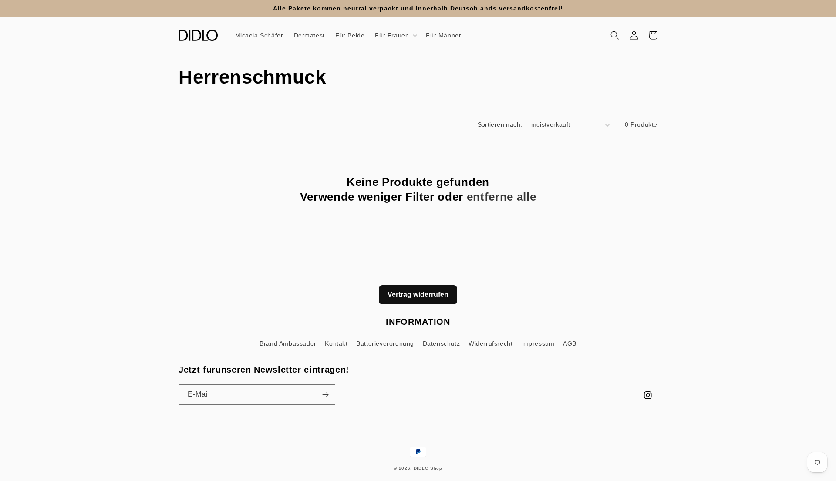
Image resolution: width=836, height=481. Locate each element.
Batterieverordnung (385, 343)
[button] (395, 35)
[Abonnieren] (325, 394)
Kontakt (336, 343)
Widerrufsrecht (490, 343)
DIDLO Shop (428, 468)
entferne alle (501, 196)
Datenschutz (441, 343)
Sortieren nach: (500, 124)
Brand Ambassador (288, 343)
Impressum (537, 343)
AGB (569, 343)
